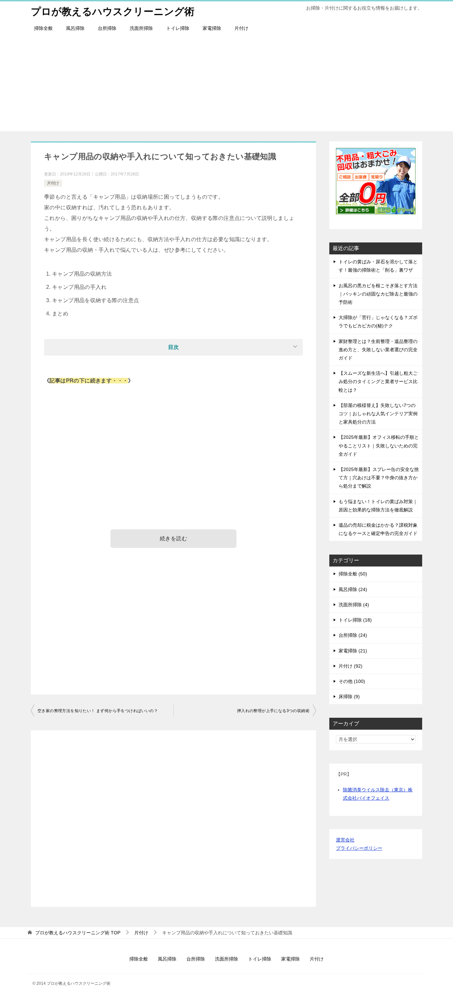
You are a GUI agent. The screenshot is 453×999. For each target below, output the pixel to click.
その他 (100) (352, 681)
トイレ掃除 (177, 28)
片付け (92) (350, 666)
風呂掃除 (75, 28)
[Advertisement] (226, 84)
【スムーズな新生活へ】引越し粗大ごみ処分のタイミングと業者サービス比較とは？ (378, 381)
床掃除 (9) (349, 696)
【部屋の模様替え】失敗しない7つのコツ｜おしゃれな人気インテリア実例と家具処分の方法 (378, 414)
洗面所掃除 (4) (354, 604)
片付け (241, 28)
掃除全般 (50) (353, 573)
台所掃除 (107, 28)
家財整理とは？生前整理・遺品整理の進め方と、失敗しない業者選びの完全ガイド (378, 350)
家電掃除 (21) (353, 650)
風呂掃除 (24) (353, 589)
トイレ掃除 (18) (355, 620)
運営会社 (345, 839)
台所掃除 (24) (353, 635)
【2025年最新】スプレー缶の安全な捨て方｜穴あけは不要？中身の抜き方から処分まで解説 (379, 478)
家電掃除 (212, 28)
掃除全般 (43, 28)
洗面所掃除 (141, 28)
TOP (77, 932)
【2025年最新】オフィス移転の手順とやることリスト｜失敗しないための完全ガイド (379, 445)
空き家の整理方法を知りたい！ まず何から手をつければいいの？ (97, 710)
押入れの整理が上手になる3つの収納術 (273, 710)
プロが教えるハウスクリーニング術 (112, 11)
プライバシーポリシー (359, 848)
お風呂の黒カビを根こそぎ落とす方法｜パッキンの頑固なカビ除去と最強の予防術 (378, 294)
